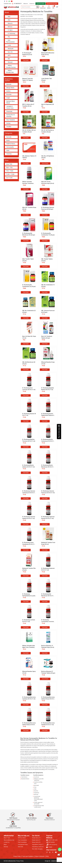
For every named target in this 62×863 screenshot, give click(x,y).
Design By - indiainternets (51, 861)
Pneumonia (9, 111)
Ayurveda (8, 137)
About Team (7, 838)
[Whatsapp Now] (60, 849)
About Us (26, 3)
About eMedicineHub (9, 840)
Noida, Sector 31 (36, 838)
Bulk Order (20, 847)
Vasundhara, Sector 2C (38, 847)
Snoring (8, 123)
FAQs (47, 856)
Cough (8, 98)
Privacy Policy (17, 856)
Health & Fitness (10, 144)
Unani (7, 150)
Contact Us (31, 3)
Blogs (5, 844)
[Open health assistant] (59, 855)
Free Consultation (22, 840)
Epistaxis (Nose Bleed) (10, 102)
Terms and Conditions (28, 856)
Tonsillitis (8, 127)
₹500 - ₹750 (9, 168)
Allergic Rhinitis (10, 88)
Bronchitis (8, 94)
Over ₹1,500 (9, 178)
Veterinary (9, 154)
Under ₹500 (9, 164)
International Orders (23, 844)
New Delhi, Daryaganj (37, 849)
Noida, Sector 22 (36, 842)
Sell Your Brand (22, 838)
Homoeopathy (10, 147)
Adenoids (8, 84)
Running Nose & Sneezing (10, 115)
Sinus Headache (10, 120)
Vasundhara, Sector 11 (37, 844)
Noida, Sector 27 (36, 840)
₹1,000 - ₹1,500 (10, 174)
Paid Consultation (22, 842)
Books (8, 140)
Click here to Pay (59, 432)
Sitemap (6, 847)
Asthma (8, 91)
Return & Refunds (39, 856)
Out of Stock (45, 163)
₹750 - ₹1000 (9, 171)
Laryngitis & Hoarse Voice (9, 107)
